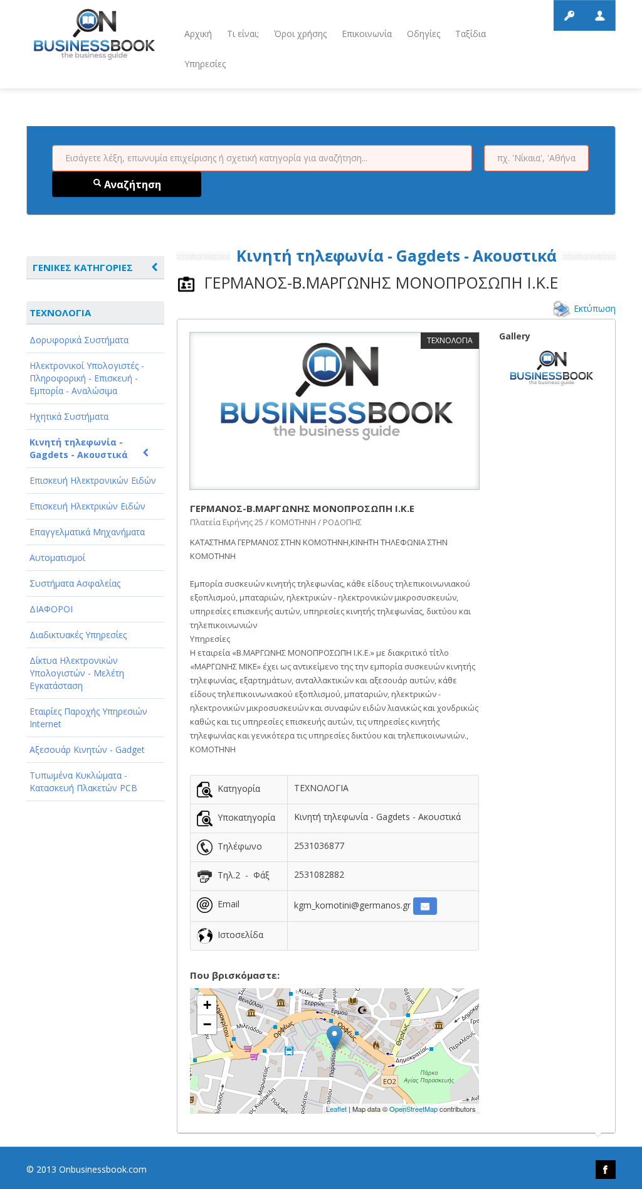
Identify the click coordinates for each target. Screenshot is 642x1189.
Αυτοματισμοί (57, 557)
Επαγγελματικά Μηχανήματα (87, 532)
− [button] (207, 1024)
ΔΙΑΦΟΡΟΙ (51, 609)
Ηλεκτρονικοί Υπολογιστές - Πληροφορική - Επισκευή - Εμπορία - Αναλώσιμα (86, 378)
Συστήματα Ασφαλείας (74, 583)
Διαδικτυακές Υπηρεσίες (78, 635)
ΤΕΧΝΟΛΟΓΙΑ (60, 312)
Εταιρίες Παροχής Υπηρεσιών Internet (88, 717)
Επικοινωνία (367, 34)
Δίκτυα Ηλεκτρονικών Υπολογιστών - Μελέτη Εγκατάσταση (76, 672)
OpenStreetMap (413, 1109)
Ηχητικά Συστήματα (68, 416)
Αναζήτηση (131, 184)
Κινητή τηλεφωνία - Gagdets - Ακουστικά (78, 448)
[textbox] (262, 158)
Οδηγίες (423, 34)
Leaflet (336, 1109)
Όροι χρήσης (300, 34)
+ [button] (207, 1005)
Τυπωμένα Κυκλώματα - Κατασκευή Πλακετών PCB (83, 781)
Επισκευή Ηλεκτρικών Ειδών (87, 506)
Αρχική (198, 34)
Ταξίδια (470, 34)
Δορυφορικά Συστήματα (79, 340)
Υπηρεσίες (205, 64)
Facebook (606, 1170)
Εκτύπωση (595, 308)
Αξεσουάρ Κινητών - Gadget (87, 749)
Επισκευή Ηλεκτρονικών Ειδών (92, 480)
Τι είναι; (243, 34)
